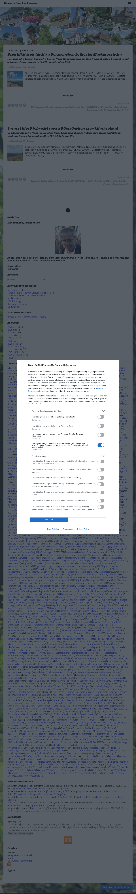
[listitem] (68, 411)
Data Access (68, 529)
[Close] (113, 365)
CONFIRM (49, 520)
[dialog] (68, 447)
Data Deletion (53, 529)
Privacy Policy (83, 529)
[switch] (100, 417)
